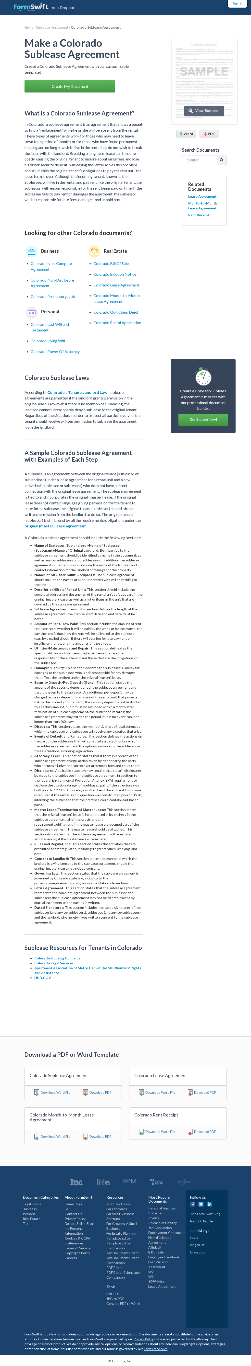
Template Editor (118, 1238)
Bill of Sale (156, 1252)
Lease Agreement (162, 1286)
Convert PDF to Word (123, 1303)
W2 (151, 1272)
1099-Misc (156, 1281)
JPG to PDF (115, 1299)
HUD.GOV (42, 978)
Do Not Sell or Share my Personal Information (80, 1228)
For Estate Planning (121, 1233)
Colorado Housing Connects (57, 958)
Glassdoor (198, 1252)
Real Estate (31, 1219)
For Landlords (116, 1209)
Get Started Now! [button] (203, 419)
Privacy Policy (75, 1219)
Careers (71, 1258)
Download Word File (55, 1092)
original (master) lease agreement (55, 526)
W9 (151, 1277)
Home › (30, 27)
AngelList (197, 1245)
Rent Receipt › (199, 215)
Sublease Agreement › (53, 27)
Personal (29, 1214)
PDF (211, 134)
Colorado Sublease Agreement (96, 27)
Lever (194, 1237)
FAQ (68, 1209)
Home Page (73, 1204)
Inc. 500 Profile (201, 1221)
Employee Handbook (164, 1257)
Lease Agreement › (203, 196)
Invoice (154, 1218)
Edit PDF (113, 1294)
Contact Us (73, 1214)
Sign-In (237, 4)
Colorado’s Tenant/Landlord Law (77, 392)
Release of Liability (162, 1223)
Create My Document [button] (70, 86)
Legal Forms (32, 1204)
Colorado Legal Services (54, 963)
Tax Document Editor (122, 1253)
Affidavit (155, 1247)
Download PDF (100, 1092)
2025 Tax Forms (118, 1204)
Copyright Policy (77, 1253)
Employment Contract (165, 1232)
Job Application (160, 1228)
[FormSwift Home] (39, 6)
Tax (25, 1223)
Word (188, 134)
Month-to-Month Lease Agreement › (203, 205)
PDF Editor (114, 1267)
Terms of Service (77, 1248)
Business (30, 1209)
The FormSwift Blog (205, 1214)
